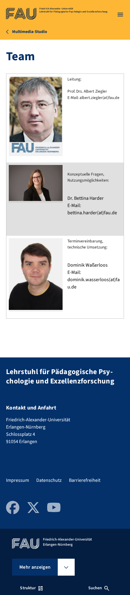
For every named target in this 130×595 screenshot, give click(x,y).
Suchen (95, 588)
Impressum (17, 480)
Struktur (28, 588)
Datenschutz (49, 480)
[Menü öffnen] (120, 14)
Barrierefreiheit (84, 480)
